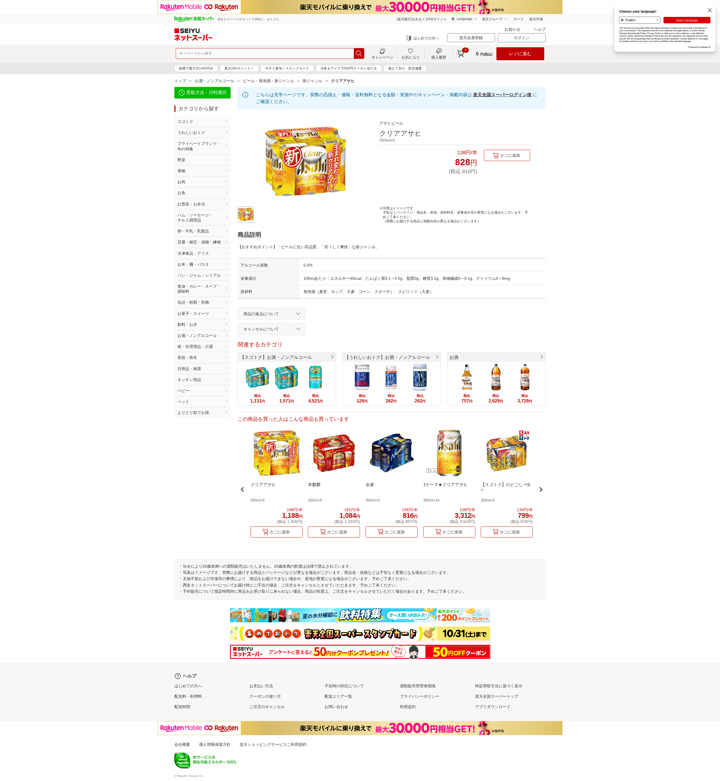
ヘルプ (540, 29)
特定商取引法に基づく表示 (498, 686)
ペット (183, 401)
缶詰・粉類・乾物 (193, 302)
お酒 (453, 357)
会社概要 (182, 744)
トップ (180, 81)
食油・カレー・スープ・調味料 (199, 289)
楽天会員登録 (471, 37)
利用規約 (408, 706)
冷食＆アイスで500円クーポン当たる (348, 68)
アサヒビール (391, 123)
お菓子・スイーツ (193, 313)
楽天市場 (536, 19)
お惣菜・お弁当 (191, 204)
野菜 (181, 160)
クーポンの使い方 (265, 696)
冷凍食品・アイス (193, 253)
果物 (181, 171)
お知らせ (512, 29)
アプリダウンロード (492, 706)
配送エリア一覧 (338, 696)
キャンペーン (382, 57)
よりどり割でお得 (193, 412)
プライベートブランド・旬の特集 (199, 146)
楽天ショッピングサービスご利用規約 (273, 744)
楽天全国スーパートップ (496, 696)
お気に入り (411, 57)
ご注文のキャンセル (267, 706)
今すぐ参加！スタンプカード (287, 68)
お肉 (181, 182)
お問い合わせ (336, 706)
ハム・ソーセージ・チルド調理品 (195, 217)
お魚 (181, 193)
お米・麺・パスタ (193, 264)
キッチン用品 (189, 379)
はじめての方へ (426, 38)
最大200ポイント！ (239, 68)
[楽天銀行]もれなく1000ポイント (422, 19)
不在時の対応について (344, 686)
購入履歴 (438, 57)
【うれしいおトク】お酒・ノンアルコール (387, 357)
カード (519, 19)
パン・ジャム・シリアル (199, 275)
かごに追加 (510, 155)
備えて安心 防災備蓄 (405, 68)
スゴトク (185, 121)
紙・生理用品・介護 (195, 346)
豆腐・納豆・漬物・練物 (199, 242)
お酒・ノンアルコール (214, 81)
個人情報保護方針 (215, 744)
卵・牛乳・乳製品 (193, 231)
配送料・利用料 (188, 696)
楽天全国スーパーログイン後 (502, 94)
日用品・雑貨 (189, 368)
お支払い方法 (261, 686)
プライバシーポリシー (419, 696)
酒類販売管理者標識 (417, 686)
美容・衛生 (187, 357)
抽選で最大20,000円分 (196, 68)
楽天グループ (492, 19)
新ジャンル (312, 81)
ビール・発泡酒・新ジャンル (268, 81)
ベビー (183, 390)
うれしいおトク (191, 132)
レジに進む (520, 53)
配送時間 (182, 706)
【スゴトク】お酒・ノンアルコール (276, 357)
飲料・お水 (187, 324)
